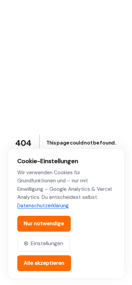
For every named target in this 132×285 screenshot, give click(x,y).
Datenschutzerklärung (43, 205)
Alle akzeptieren (44, 262)
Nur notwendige (44, 223)
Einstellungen (47, 243)
